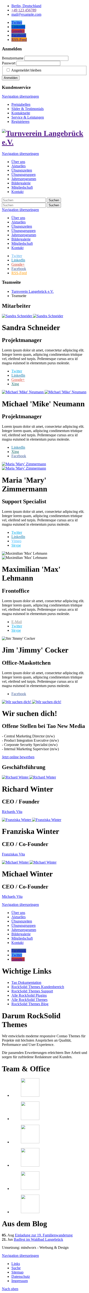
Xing (15, 384)
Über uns (18, 218)
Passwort (8, 63)
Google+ (18, 380)
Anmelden (11, 78)
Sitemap (17, 1272)
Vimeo (16, 541)
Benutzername (12, 58)
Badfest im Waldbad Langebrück (38, 1239)
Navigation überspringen (20, 96)
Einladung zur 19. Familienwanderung (44, 1235)
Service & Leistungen (27, 117)
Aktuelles (18, 222)
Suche (16, 1268)
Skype (16, 545)
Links (15, 1264)
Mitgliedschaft (22, 243)
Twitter (16, 371)
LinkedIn (18, 375)
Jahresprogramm (23, 235)
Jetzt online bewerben (18, 757)
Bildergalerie (21, 239)
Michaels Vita (12, 896)
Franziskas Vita (13, 854)
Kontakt (17, 248)
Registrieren (20, 122)
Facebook (18, 456)
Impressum (19, 1281)
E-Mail (16, 622)
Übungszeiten (21, 226)
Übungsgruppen (23, 231)
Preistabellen (20, 104)
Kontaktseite (20, 113)
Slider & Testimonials (27, 109)
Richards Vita (12, 812)
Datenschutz (20, 1276)
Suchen (54, 200)
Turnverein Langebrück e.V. (32, 291)
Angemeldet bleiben (26, 70)
